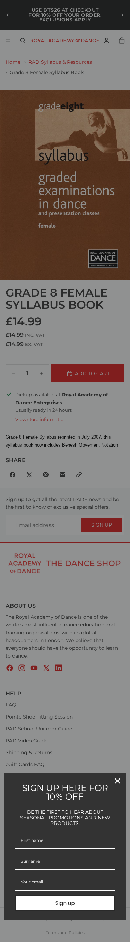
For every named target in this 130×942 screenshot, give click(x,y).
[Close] (117, 781)
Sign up (65, 903)
